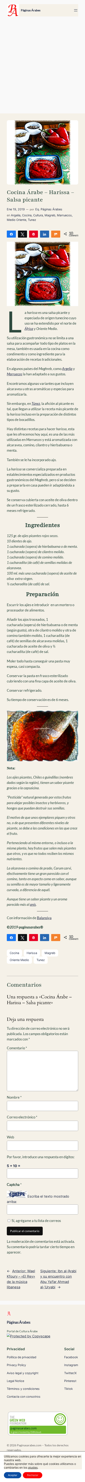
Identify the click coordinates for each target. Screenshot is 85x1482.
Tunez (32, 219)
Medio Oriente (16, 219)
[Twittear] (22, 234)
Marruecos (64, 215)
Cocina (27, 215)
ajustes (33, 1467)
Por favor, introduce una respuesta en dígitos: (40, 1157)
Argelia (15, 215)
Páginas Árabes (30, 10)
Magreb (50, 215)
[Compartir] (11, 234)
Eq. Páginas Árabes (48, 209)
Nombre (14, 1097)
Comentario (17, 1048)
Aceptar (12, 1475)
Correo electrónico (22, 1117)
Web (10, 1137)
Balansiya (44, 918)
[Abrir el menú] (75, 10)
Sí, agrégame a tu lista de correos (36, 1220)
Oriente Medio (19, 960)
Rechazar (32, 1475)
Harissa (32, 953)
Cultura (38, 215)
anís (33, 904)
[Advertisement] (42, 67)
